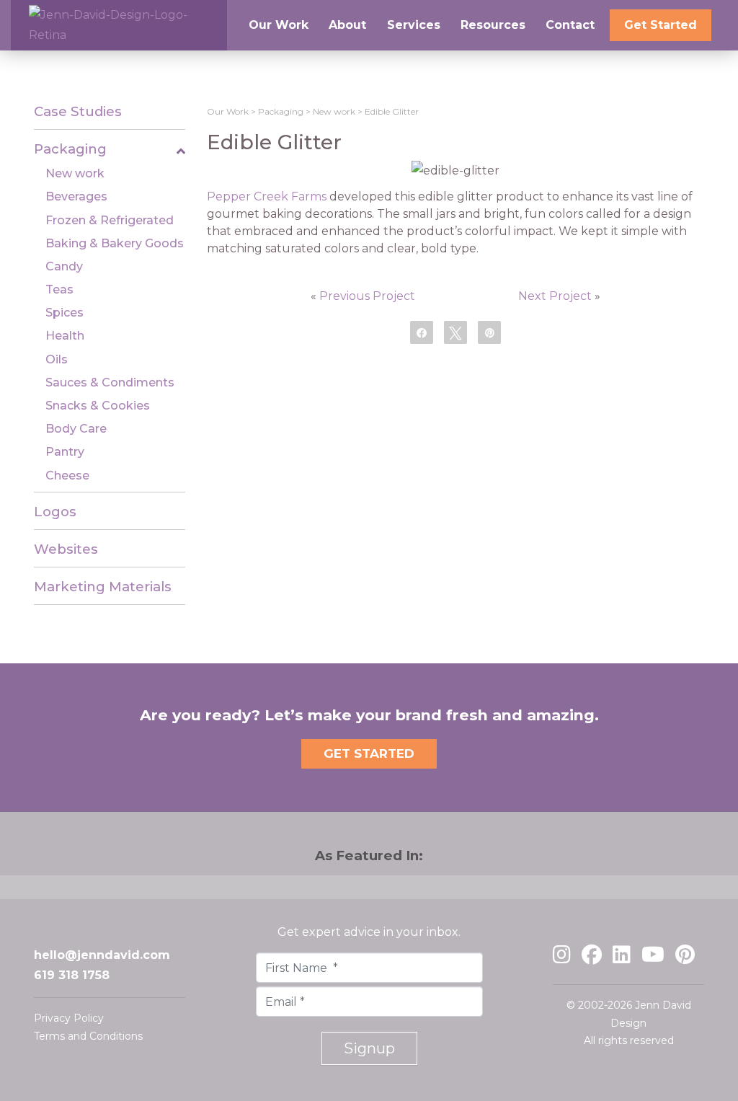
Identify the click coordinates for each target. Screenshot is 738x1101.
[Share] (421, 331)
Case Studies (78, 111)
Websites (66, 549)
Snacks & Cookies (97, 405)
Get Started (660, 25)
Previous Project (367, 296)
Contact (570, 25)
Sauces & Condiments (109, 382)
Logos (55, 511)
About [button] (347, 25)
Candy (64, 266)
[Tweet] (455, 331)
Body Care (76, 428)
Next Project (555, 296)
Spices (64, 312)
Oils (56, 359)
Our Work (228, 111)
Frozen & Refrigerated (109, 220)
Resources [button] (493, 25)
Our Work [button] (278, 25)
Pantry (64, 452)
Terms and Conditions (88, 1036)
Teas (59, 289)
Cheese (67, 475)
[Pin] (489, 331)
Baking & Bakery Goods (114, 243)
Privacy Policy (69, 1018)
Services (413, 25)
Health (64, 335)
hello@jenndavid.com (102, 955)
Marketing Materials (103, 586)
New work (75, 173)
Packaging (70, 149)
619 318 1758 (72, 975)
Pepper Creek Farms (266, 196)
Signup (369, 1048)
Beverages (76, 196)
